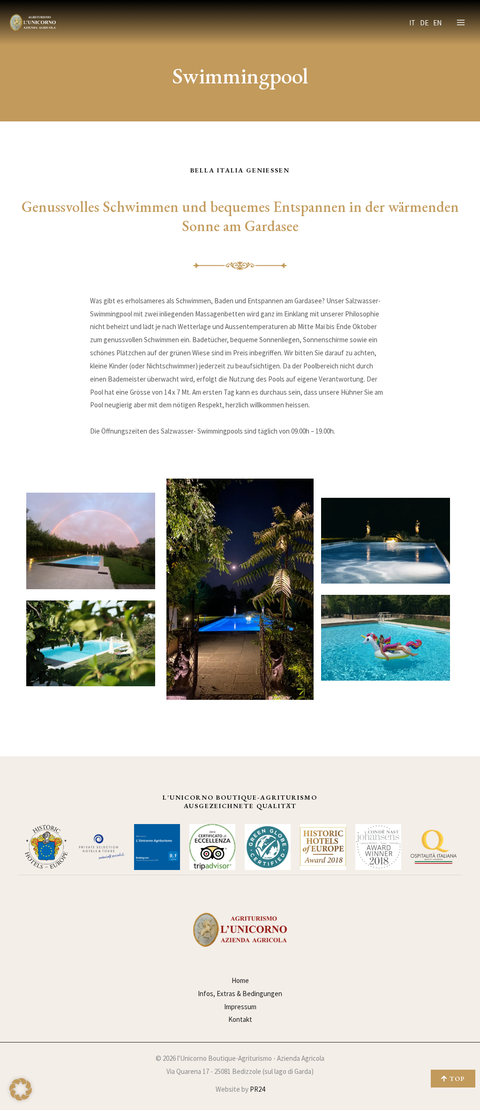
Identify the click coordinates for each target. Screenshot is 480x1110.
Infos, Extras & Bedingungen (240, 993)
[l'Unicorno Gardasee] (32, 22)
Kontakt (240, 1019)
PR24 (257, 1089)
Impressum (240, 1006)
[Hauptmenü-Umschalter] (461, 23)
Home (240, 980)
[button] (20, 1089)
